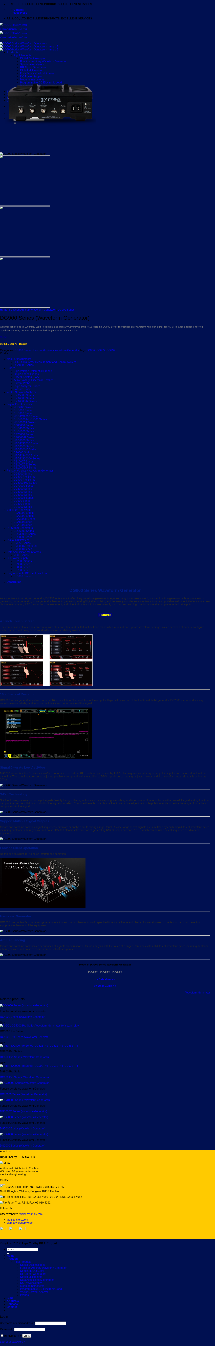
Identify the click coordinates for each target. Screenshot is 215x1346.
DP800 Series (21, 567)
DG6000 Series (22, 473)
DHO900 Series (22, 413)
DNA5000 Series (23, 395)
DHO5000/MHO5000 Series (30, 419)
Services (12, 1304)
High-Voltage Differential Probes (32, 371)
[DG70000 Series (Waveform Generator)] (25, 1082)
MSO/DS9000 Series (25, 416)
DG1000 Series (22, 506)
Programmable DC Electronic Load (27, 573)
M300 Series (21, 555)
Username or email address (17, 1323)
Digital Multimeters (18, 540)
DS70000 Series (23, 434)
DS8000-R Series (24, 437)
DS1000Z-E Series (24, 464)
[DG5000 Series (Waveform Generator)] (24, 1117)
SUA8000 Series (23, 365)
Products (12, 1258)
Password (7, 1329)
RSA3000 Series (23, 515)
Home (3, 309)
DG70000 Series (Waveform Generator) (23, 1094)
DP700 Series (21, 570)
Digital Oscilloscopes (19, 404)
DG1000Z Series (23, 497)
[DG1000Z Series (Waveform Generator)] (25, 1100)
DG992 (111, 350)
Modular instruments (19, 359)
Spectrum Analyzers (19, 509)
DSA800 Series (22, 521)
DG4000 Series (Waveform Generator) (22, 1016)
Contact (12, 1307)
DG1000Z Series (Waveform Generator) (23, 1111)
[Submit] (8, 1253)
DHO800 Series (22, 410)
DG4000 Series (22, 494)
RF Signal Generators (20, 527)
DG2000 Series (22, 488)
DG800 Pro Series (24, 476)
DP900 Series (21, 564)
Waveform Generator (197, 992)
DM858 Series (22, 543)
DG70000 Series (23, 485)
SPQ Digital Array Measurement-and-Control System (44, 362)
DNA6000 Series (23, 398)
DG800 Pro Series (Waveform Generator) (24, 1057)
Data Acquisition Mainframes (24, 552)
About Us (13, 1301)
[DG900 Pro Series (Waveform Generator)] (39, 1065)
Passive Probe (22, 389)
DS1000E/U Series (24, 467)
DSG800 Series (22, 537)
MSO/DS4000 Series (25, 455)
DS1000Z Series (23, 461)
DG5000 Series (22, 491)
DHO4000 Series (23, 428)
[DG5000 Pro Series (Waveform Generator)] (39, 1025)
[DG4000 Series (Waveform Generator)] (24, 1005)
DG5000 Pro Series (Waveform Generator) (25, 1037)
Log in (27, 1336)
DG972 (101, 350)
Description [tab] (14, 581)
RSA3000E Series (24, 518)
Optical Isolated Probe (26, 377)
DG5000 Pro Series (25, 482)
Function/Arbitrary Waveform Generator (32, 309)
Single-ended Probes (26, 374)
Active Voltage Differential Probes (33, 380)
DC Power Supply (17, 558)
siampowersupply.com (20, 1222)
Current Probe (21, 383)
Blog (10, 1298)
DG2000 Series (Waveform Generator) (22, 1145)
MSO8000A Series (24, 422)
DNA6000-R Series (25, 401)
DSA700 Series (22, 524)
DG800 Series (21, 503)
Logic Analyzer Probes (26, 386)
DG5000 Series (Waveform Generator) (22, 1128)
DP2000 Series (22, 561)
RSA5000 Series (23, 512)
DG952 (91, 350)
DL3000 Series (22, 576)
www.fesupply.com (31, 1214)
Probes (11, 368)
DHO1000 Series (23, 431)
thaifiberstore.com (17, 1219)
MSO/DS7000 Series (25, 443)
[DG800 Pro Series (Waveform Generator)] (39, 1045)
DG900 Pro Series (24, 479)
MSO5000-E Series (25, 449)
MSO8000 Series (23, 440)
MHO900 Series (23, 407)
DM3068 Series (22, 549)
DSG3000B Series (24, 534)
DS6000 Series (22, 452)
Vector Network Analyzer (21, 392)
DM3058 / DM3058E (25, 546)
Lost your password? (12, 1341)
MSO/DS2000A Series (26, 458)
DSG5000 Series (23, 531)
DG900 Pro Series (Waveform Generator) (24, 1077)
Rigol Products (22, 1261)
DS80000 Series (23, 425)
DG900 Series (66, 309)
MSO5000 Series (23, 446)
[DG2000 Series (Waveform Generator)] (24, 1134)
